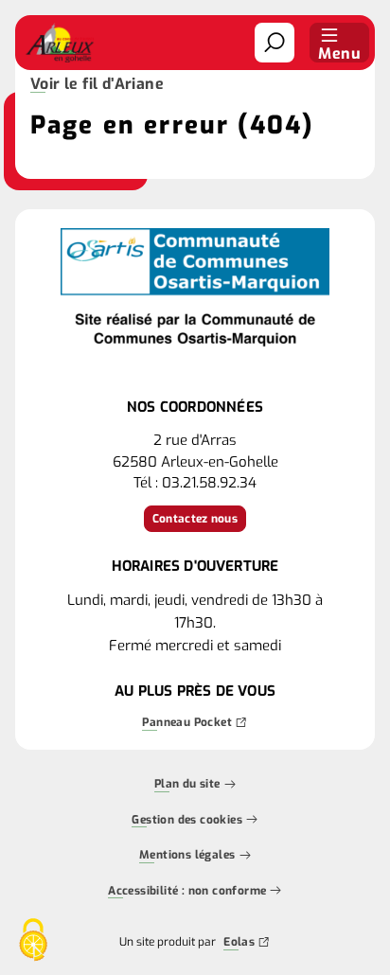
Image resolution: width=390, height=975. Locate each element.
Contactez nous (195, 518)
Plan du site (187, 785)
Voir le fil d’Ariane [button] (97, 85)
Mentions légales (187, 856)
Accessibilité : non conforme (187, 891)
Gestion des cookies (187, 820)
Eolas (239, 943)
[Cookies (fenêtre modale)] (33, 942)
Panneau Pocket (187, 724)
